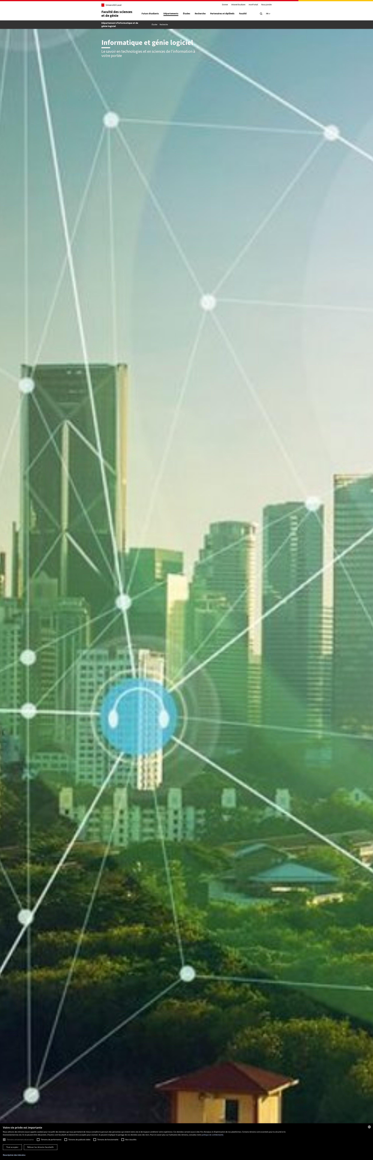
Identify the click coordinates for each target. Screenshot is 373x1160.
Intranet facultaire (238, 4)
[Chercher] (261, 13)
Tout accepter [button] (12, 1147)
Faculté (243, 13)
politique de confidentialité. (213, 1134)
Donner (225, 4)
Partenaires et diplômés (222, 13)
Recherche (200, 13)
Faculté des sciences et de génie (116, 13)
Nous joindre (266, 4)
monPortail (253, 4)
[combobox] (369, 1126)
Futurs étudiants (150, 13)
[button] (14, 1155)
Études (186, 13)
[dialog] (186, 1141)
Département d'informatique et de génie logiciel (119, 24)
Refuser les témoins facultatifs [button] (40, 1147)
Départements (170, 13)
